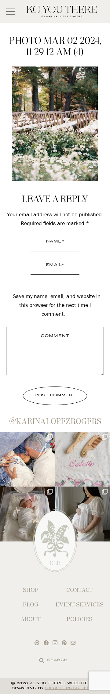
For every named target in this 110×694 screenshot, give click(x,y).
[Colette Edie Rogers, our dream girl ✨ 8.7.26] (27, 514)
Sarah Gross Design (71, 688)
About (30, 619)
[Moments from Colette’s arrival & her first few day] (27, 459)
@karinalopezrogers (55, 421)
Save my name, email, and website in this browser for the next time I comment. (57, 305)
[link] (41, 660)
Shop (30, 590)
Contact (79, 590)
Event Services (79, 604)
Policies (79, 619)
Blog (30, 604)
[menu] (10, 11)
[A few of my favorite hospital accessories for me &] (82, 459)
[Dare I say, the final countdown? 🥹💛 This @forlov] (82, 514)
